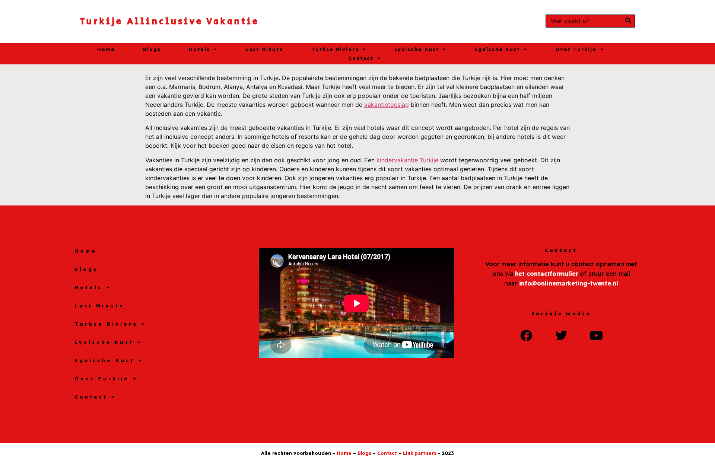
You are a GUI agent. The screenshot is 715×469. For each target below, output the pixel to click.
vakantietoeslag (386, 104)
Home (106, 49)
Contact (361, 58)
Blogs (152, 49)
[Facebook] (526, 335)
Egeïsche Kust (497, 49)
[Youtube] (596, 335)
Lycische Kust (416, 49)
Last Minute (264, 49)
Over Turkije (576, 49)
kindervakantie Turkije (407, 160)
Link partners (419, 453)
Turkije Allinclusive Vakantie (169, 21)
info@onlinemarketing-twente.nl (568, 283)
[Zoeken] (628, 21)
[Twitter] (561, 335)
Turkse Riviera (335, 49)
